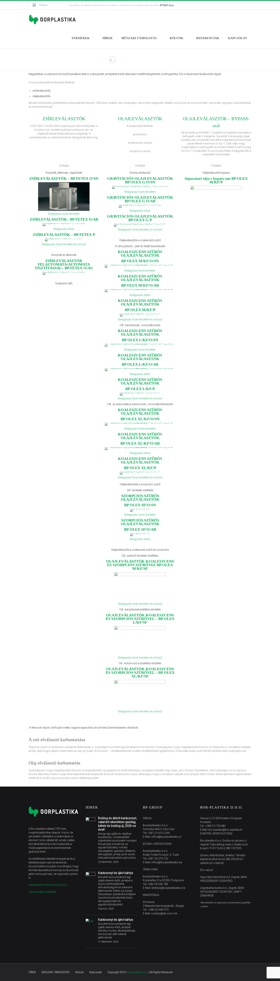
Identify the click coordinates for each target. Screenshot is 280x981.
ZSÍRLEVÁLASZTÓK (63, 118)
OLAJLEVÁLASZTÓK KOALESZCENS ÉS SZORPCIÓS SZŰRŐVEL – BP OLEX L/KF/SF (140, 618)
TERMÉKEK (80, 38)
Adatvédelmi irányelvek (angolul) (48, 884)
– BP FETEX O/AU (64, 264)
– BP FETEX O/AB (64, 219)
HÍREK (107, 38)
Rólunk (79, 972)
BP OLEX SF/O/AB (140, 529)
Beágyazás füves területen (63, 213)
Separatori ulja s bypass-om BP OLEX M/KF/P (216, 180)
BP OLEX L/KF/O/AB (140, 364)
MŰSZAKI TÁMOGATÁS (139, 38)
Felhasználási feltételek (42, 891)
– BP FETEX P (64, 234)
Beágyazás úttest (64, 229)
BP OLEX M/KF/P (140, 310)
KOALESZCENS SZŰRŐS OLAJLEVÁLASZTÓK (140, 253)
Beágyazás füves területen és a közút (64, 244)
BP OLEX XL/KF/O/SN (140, 419)
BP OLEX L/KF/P (140, 389)
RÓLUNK (176, 38)
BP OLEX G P (140, 218)
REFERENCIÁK (207, 38)
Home (199, 59)
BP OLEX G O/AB (140, 199)
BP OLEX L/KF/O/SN (140, 340)
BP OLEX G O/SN (140, 180)
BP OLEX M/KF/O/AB (140, 285)
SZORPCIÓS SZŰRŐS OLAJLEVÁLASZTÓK (140, 497)
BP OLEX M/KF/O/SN (140, 261)
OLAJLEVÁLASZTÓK (140, 118)
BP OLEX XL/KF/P (140, 468)
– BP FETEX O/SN (63, 178)
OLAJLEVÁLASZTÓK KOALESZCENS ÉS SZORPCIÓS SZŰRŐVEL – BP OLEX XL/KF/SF (140, 672)
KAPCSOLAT (237, 38)
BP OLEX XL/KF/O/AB (140, 443)
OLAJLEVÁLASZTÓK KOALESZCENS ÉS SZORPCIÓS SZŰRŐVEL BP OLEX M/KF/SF (140, 565)
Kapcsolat (95, 972)
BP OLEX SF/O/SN (140, 505)
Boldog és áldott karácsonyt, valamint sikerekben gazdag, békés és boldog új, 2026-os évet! (117, 823)
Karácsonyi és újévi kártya (115, 873)
